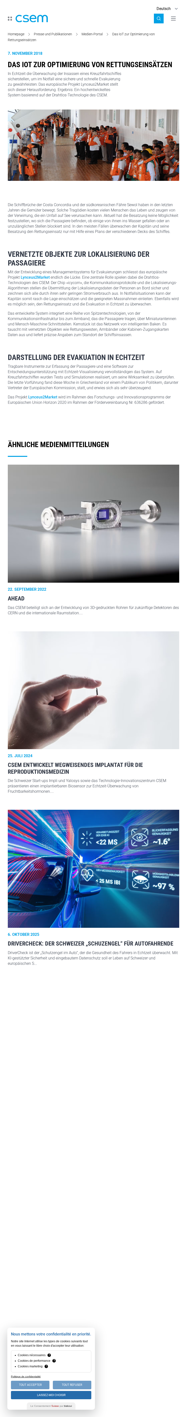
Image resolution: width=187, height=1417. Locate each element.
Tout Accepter (30, 1385)
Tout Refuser (72, 1385)
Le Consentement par (51, 1406)
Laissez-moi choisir (51, 1395)
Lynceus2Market (35, 277)
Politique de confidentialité (26, 1376)
